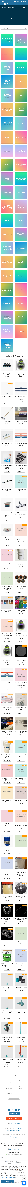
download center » (16, 1123)
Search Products (8, 1083)
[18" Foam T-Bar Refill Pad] (21, 413)
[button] (24, 1178)
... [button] (17, 1075)
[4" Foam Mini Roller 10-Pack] (7, 504)
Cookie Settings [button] (14, 1185)
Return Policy (14, 1177)
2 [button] (12, 1075)
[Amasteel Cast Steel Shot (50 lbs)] (21, 723)
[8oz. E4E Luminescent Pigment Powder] (7, 651)
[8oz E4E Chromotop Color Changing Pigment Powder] (21, 625)
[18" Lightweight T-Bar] (7, 435)
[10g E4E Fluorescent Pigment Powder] (21, 365)
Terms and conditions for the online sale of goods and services (14, 1175)
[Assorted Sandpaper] (7, 888)
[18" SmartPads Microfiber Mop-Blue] (7, 457)
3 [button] (15, 1075)
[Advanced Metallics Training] (7, 723)
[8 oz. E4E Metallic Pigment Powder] (21, 602)
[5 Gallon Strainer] (7, 530)
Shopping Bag (8, 1093)
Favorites (19, 1088)
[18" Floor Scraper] (7, 413)
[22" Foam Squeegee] (7, 481)
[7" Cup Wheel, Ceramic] (21, 578)
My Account (19, 1083)
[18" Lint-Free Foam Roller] (21, 435)
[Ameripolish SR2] (7, 841)
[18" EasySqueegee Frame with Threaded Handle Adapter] (21, 388)
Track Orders (8, 1088)
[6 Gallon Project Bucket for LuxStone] (21, 555)
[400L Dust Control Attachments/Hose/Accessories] (21, 504)
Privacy (14, 1172)
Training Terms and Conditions (14, 1174)
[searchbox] (14, 28)
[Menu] (24, 7)
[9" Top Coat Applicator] (7, 674)
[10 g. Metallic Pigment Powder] (7, 365)
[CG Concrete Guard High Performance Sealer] (7, 955)
